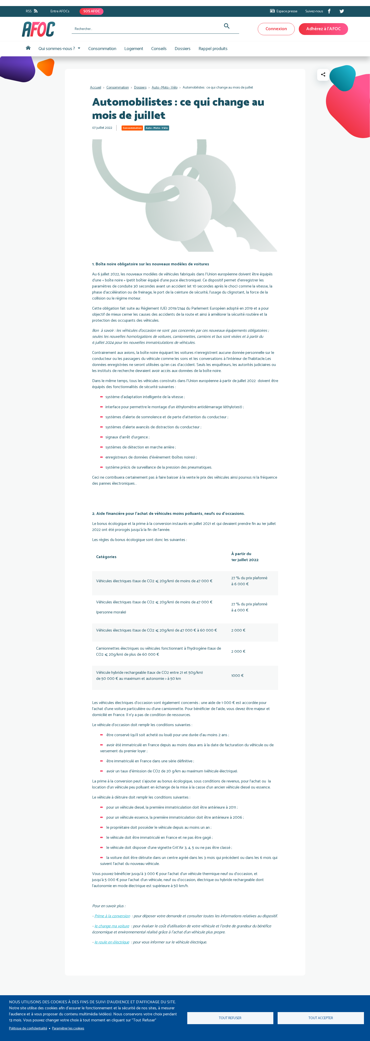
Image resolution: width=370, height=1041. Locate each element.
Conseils (159, 49)
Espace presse (287, 11)
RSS (28, 11)
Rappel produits (213, 49)
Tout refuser (230, 1018)
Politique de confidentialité (28, 1028)
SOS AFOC (91, 11)
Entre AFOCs (60, 11)
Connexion (276, 29)
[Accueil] (45, 29)
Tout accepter (321, 1018)
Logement (133, 49)
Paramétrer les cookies (68, 1028)
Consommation (102, 49)
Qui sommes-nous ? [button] (57, 49)
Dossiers (183, 49)
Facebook (329, 11)
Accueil (28, 48)
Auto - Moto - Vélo (164, 88)
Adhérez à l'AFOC (323, 29)
